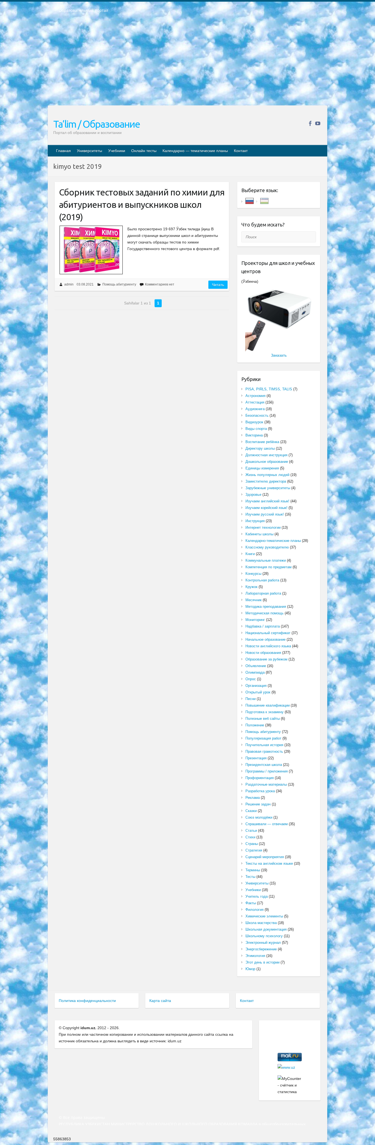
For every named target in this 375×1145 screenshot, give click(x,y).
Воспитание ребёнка (262, 442)
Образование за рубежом (266, 659)
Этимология (255, 956)
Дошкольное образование (266, 462)
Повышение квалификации (267, 705)
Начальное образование (265, 639)
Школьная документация (266, 929)
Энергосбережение (261, 949)
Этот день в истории (262, 962)
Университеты (89, 151)
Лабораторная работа (263, 593)
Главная (63, 151)
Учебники (116, 151)
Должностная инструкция (266, 455)
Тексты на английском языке (269, 863)
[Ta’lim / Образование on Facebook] (310, 123)
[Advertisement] (187, 62)
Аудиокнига (255, 409)
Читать (218, 284)
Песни (250, 699)
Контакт (241, 151)
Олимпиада (255, 672)
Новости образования (263, 653)
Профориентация (259, 778)
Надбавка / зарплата (262, 626)
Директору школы (260, 448)
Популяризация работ (263, 738)
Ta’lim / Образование (96, 124)
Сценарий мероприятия (264, 857)
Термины (252, 870)
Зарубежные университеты (267, 488)
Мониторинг (255, 620)
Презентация (256, 758)
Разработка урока (260, 791)
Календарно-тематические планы (273, 541)
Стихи (250, 837)
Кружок (251, 587)
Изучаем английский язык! (267, 501)
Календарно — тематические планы (195, 151)
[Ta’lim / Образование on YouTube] (317, 123)
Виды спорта (256, 429)
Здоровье (253, 494)
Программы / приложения (266, 771)
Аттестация (254, 402)
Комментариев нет (159, 284)
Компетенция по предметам (268, 567)
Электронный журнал (263, 942)
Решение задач (258, 804)
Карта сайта (160, 1000)
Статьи (251, 830)
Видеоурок (254, 422)
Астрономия (255, 396)
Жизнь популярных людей (267, 475)
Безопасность (256, 415)
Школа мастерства (261, 923)
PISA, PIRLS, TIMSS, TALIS (268, 389)
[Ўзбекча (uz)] (264, 200)
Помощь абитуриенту (119, 284)
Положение (254, 725)
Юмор (250, 969)
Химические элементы (264, 916)
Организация (256, 686)
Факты (250, 903)
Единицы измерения (262, 468)
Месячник (253, 600)
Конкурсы (253, 574)
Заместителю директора (265, 481)
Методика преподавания (265, 606)
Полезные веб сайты (262, 718)
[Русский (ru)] (249, 200)
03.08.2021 (85, 284)
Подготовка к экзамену (264, 712)
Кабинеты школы (259, 534)
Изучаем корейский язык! (266, 508)
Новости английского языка (268, 646)
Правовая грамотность (264, 751)
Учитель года (256, 896)
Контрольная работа (262, 580)
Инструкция (255, 521)
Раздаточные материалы (266, 784)
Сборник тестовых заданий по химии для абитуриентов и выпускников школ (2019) (142, 204)
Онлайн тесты (143, 151)
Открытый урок (257, 692)
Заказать (279, 355)
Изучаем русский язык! (264, 514)
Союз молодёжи (258, 817)
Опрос (250, 679)
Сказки (251, 811)
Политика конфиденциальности (87, 1000)
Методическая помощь (264, 613)
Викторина (254, 435)
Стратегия (253, 850)
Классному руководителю (267, 547)
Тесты (250, 877)
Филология (254, 910)
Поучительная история (264, 745)
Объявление (255, 666)
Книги (250, 554)
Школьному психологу (264, 936)
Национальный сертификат (267, 633)
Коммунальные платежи (265, 560)
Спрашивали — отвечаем (266, 824)
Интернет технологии (263, 527)
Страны (251, 844)
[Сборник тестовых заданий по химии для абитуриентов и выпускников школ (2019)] (91, 250)
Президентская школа (263, 765)
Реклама (252, 798)
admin (69, 284)
